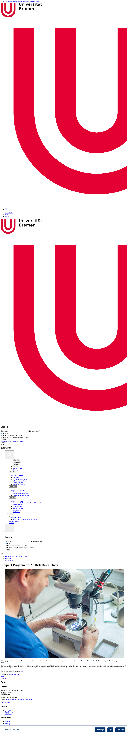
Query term (4, 431)
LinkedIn (8, 725)
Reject (110, 730)
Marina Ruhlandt (14, 674)
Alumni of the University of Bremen (12, 441)
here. (22, 671)
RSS (2, 676)
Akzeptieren (120, 730)
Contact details (5, 702)
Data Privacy (9, 712)
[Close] (9, 474)
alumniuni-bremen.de (21, 699)
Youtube (7, 721)
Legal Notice (9, 710)
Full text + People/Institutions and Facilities (16, 437)
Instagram (8, 723)
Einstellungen (100, 730)
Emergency (8, 714)
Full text (5, 433)
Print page (4, 678)
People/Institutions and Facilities (13, 435)
